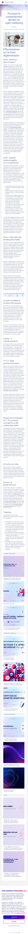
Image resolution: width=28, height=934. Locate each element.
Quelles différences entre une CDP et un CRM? (9, 790)
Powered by (14, 932)
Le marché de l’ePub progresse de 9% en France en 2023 (11, 709)
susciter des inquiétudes (10, 501)
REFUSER (14, 921)
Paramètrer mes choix (14, 925)
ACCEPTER (14, 917)
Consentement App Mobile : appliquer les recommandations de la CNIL (12, 628)
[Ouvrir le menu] (26, 2)
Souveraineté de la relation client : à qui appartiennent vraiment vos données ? (12, 579)
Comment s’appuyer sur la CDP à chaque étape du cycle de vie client (11, 765)
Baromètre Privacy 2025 (9, 603)
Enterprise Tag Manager (19, 29)
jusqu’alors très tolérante (11, 111)
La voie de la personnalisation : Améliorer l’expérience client (10, 739)
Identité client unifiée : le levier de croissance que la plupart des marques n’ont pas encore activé (11, 821)
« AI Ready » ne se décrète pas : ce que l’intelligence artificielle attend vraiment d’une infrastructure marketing (12, 875)
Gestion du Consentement (9, 29)
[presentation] (13, 566)
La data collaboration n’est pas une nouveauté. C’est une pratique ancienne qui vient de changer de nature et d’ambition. (13, 848)
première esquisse (17, 493)
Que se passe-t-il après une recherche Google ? (9, 658)
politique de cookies (20, 913)
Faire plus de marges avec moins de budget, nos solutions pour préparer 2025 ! (13, 684)
